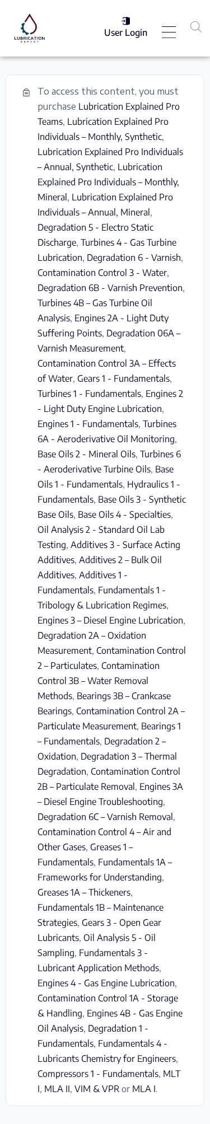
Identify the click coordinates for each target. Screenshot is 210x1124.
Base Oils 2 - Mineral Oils (87, 454)
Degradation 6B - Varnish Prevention (110, 287)
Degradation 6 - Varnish (134, 257)
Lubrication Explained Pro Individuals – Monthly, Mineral (108, 182)
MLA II (57, 1088)
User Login (125, 32)
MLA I (144, 1088)
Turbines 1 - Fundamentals (89, 393)
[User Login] (126, 21)
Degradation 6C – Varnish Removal (105, 816)
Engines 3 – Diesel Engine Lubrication (110, 620)
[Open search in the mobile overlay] (196, 26)
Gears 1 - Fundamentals (123, 378)
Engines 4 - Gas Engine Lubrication (106, 983)
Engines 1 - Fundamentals (88, 423)
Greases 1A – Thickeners (84, 892)
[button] (169, 33)
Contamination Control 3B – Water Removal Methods (99, 680)
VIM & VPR (96, 1088)
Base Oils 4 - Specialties (124, 514)
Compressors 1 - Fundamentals (98, 1073)
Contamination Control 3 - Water (102, 272)
